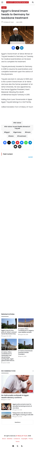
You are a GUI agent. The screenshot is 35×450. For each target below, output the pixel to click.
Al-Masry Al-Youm (9, 22)
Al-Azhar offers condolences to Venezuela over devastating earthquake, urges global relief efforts (7, 356)
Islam (12, 136)
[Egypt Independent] (17, 2)
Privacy (31, 438)
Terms (17, 441)
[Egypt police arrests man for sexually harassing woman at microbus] (6, 406)
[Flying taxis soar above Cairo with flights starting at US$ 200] (6, 415)
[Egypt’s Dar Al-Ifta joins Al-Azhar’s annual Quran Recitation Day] (9, 323)
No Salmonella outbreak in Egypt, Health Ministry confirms (15, 396)
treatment (22, 136)
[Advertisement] (17, 235)
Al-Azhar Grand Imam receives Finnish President (25, 352)
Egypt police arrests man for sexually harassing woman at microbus (22, 406)
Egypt (4, 7)
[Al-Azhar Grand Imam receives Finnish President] (26, 344)
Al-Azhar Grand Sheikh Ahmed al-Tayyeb (18, 127)
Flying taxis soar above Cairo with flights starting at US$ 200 (23, 414)
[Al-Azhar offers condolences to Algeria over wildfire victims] (26, 322)
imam (28, 132)
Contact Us (17, 438)
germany (18, 132)
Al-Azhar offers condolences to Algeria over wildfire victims (26, 330)
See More (17, 422)
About (4, 438)
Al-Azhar (18, 123)
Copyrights (24, 438)
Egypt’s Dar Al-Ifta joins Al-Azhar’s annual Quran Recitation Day (9, 332)
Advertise (9, 438)
